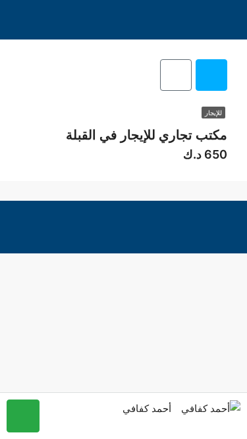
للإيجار (213, 112)
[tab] (211, 75)
